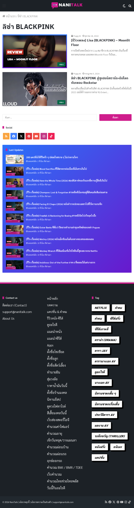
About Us (8, 318)
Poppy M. (77, 36)
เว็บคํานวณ (54, 474)
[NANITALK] (67, 5)
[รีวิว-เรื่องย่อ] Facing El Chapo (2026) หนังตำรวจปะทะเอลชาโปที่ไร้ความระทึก (64, 204)
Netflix (101, 308)
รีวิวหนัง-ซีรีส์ (55, 318)
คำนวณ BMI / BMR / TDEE (65, 467)
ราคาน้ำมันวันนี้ (57, 386)
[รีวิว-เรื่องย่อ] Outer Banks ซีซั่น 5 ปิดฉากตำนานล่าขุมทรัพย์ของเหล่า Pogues (63, 227)
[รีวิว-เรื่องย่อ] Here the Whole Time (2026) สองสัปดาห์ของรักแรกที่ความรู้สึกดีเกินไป (66, 180)
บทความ (52, 305)
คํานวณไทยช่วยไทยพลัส (62, 481)
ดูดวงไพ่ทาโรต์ (56, 406)
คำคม (118, 308)
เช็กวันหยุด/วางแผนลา (61, 440)
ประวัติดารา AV (104, 415)
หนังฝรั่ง (100, 447)
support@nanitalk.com (17, 312)
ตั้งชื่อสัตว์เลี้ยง (56, 365)
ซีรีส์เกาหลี (101, 329)
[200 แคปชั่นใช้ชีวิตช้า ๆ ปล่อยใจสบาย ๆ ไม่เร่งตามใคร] (15, 159)
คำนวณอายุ (54, 433)
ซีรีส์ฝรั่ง (115, 318)
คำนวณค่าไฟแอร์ (58, 427)
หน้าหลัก (52, 298)
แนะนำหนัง (54, 331)
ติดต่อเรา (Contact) (14, 305)
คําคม (98, 318)
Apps (50, 345)
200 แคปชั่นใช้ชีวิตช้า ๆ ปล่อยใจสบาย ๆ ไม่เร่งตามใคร (52, 157)
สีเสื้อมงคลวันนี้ (57, 413)
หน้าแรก (10, 16)
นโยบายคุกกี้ (24, 502)
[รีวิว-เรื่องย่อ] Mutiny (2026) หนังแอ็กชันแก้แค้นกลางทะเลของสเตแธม (60, 239)
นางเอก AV (102, 382)
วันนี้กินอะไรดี (56, 488)
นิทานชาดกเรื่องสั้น (107, 404)
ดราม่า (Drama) (105, 340)
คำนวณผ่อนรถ (56, 454)
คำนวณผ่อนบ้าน (58, 447)
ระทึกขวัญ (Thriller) (110, 436)
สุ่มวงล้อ (52, 379)
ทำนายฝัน (53, 372)
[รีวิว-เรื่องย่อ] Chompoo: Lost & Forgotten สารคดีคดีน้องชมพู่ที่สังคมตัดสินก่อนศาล (66, 192)
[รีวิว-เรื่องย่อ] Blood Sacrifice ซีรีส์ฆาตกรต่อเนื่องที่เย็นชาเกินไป (56, 168)
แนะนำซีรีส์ (54, 338)
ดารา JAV (101, 350)
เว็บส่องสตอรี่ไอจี (58, 420)
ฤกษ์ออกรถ (54, 461)
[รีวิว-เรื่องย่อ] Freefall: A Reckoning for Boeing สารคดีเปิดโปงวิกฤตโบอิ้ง (61, 215)
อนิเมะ (117, 447)
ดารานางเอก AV (105, 361)
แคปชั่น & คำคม (57, 312)
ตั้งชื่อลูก (52, 358)
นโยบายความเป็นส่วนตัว (41, 502)
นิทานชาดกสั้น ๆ (105, 393)
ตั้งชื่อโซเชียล (55, 352)
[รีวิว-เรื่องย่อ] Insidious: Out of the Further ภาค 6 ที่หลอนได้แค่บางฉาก (60, 262)
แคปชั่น (99, 457)
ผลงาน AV (101, 425)
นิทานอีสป (54, 399)
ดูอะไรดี (52, 325)
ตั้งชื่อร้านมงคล (57, 392)
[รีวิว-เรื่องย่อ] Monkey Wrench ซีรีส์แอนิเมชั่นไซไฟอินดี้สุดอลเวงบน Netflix (62, 250)
